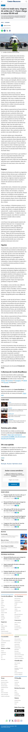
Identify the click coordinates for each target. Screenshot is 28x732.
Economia (7, 22)
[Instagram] (15, 720)
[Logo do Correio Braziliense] (14, 1)
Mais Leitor (3, 659)
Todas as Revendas (4, 694)
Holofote (2, 616)
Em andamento (17, 626)
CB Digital (3, 627)
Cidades (2, 600)
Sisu (15, 612)
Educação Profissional (19, 614)
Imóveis (16, 664)
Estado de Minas (18, 700)
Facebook (10, 380)
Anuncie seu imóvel (18, 640)
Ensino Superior (17, 600)
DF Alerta (16, 680)
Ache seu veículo (4, 680)
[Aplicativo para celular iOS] (19, 711)
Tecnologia (3, 617)
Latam (10, 463)
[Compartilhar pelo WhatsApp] (18, 498)
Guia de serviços (18, 647)
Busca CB (3, 629)
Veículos (16, 666)
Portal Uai (16, 702)
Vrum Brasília (17, 685)
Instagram (18, 380)
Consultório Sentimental (5, 640)
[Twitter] (7, 31)
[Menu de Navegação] (2, 1)
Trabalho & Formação (18, 602)
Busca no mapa (17, 642)
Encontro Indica (17, 695)
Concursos (18, 620)
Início (2, 22)
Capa (2, 598)
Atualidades (17, 693)
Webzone (3, 644)
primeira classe (17, 463)
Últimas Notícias (18, 607)
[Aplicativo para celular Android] (19, 715)
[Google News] (10, 31)
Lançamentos (17, 644)
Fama (2, 639)
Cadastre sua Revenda (5, 696)
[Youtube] (18, 720)
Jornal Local (17, 682)
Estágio (16, 603)
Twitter (3, 380)
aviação (4, 463)
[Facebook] (5, 31)
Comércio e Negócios (18, 674)
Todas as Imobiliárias (18, 656)
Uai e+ (16, 703)
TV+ (2, 657)
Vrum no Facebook (4, 692)
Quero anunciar (17, 663)
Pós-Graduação (17, 616)
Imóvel (17, 636)
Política (2, 602)
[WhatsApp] (2, 31)
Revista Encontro (20, 688)
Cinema (2, 650)
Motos (2, 691)
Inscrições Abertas (18, 627)
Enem (16, 605)
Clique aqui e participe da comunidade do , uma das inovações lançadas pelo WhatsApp (13, 436)
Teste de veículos (4, 685)
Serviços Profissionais (19, 672)
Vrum (2, 678)
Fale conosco (17, 617)
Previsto (16, 624)
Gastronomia (3, 642)
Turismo (2, 619)
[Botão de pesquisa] (26, 1)
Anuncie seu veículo (4, 682)
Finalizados (17, 629)
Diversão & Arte (4, 609)
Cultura (16, 609)
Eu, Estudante (19, 596)
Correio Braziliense (7, 596)
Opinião (2, 614)
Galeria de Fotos (18, 653)
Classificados (18, 660)
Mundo (2, 607)
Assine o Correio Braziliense (6, 633)
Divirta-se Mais (5, 648)
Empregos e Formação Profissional (19, 669)
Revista (16, 692)
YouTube (6, 382)
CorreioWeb (4, 636)
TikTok (25, 380)
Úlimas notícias (17, 646)
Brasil (2, 603)
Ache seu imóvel (18, 639)
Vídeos (2, 689)
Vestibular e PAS (18, 610)
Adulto (16, 671)
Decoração (17, 651)
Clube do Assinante (4, 631)
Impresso (4, 622)
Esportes (2, 610)
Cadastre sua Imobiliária (19, 658)
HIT (1, 655)
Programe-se (3, 652)
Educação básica (18, 598)
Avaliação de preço (4, 687)
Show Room (17, 649)
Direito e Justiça (4, 626)
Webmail (2, 646)
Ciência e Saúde (4, 612)
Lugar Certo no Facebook (19, 654)
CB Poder (16, 684)
